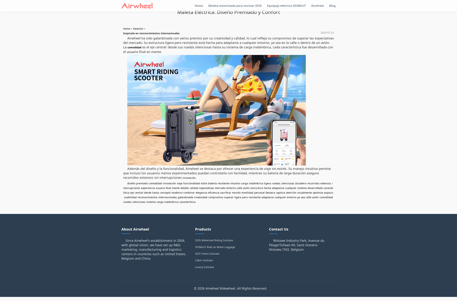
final (168, 188)
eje (132, 192)
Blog (332, 6)
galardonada (185, 197)
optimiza (318, 192)
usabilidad (130, 197)
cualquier (291, 188)
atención (291, 192)
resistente (224, 183)
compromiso (215, 197)
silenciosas (287, 183)
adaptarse (278, 188)
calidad (194, 188)
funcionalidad (191, 183)
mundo (236, 192)
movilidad (247, 192)
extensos (325, 183)
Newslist (138, 28)
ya (298, 197)
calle (239, 188)
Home (199, 6)
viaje (179, 183)
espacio (328, 192)
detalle (184, 188)
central (139, 192)
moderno (177, 192)
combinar (189, 192)
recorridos (313, 183)
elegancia (201, 192)
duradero (300, 183)
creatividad (200, 197)
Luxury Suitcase (204, 267)
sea (303, 197)
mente (176, 188)
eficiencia (213, 192)
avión (246, 188)
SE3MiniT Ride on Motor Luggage (215, 247)
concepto (165, 192)
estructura (256, 188)
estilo (204, 183)
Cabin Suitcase (204, 260)
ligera (267, 183)
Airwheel (317, 6)
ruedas (276, 183)
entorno (231, 188)
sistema (302, 188)
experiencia (148, 188)
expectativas (206, 188)
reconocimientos (147, 197)
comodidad (134, 47)
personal (259, 192)
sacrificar (225, 192)
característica (187, 202)
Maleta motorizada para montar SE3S (235, 6)
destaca (270, 192)
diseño (131, 183)
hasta (155, 192)
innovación (189, 177)
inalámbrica (256, 183)
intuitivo (235, 183)
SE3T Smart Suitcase (207, 253)
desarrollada (315, 188)
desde (147, 192)
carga (244, 183)
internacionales (167, 197)
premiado (142, 183)
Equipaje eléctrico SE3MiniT (286, 6)
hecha (267, 188)
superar (228, 197)
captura (280, 192)
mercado (220, 188)
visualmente (304, 192)
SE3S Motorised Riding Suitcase (214, 240)
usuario (160, 188)
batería (212, 183)
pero (245, 197)
